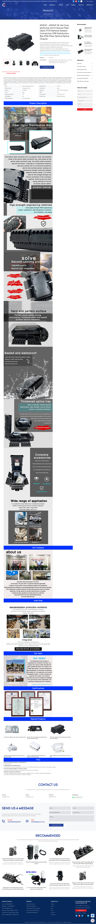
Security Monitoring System (82, 78)
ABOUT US (81, 4)
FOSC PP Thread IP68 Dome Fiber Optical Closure (88, 37)
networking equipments (56, 52)
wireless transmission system (54, 53)
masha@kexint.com (29, 796)
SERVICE (61, 4)
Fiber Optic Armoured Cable (83, 81)
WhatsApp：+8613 (6, 906)
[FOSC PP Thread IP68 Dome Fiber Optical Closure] (36, 852)
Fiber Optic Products (81, 66)
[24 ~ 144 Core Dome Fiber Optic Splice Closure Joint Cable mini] (36, 878)
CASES (67, 4)
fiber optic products (46, 52)
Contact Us (53, 914)
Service (52, 906)
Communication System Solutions (84, 72)
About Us (53, 912)
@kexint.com (9, 908)
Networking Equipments (82, 69)
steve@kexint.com (38, 822)
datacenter (79, 63)
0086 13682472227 (78, 797)
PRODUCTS (52, 5)
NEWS (73, 5)
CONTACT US (89, 4)
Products (53, 904)
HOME (45, 4)
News (52, 910)
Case (52, 908)
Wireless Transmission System (83, 75)
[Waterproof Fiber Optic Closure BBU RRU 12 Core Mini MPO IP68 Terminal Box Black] (83, 852)
